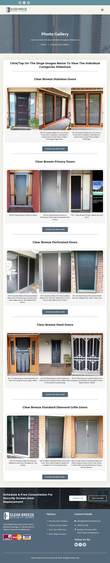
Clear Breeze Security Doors (43, 558)
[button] (102, 10)
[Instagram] (24, 2)
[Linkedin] (28, 2)
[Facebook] (19, 2)
